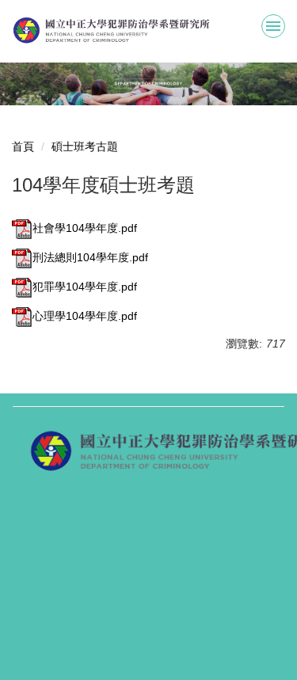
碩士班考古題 (84, 146)
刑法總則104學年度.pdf (90, 257)
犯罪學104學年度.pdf (84, 286)
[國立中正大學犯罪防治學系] (148, 30)
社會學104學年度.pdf (84, 228)
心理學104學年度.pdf (84, 316)
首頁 (23, 146)
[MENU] (273, 26)
